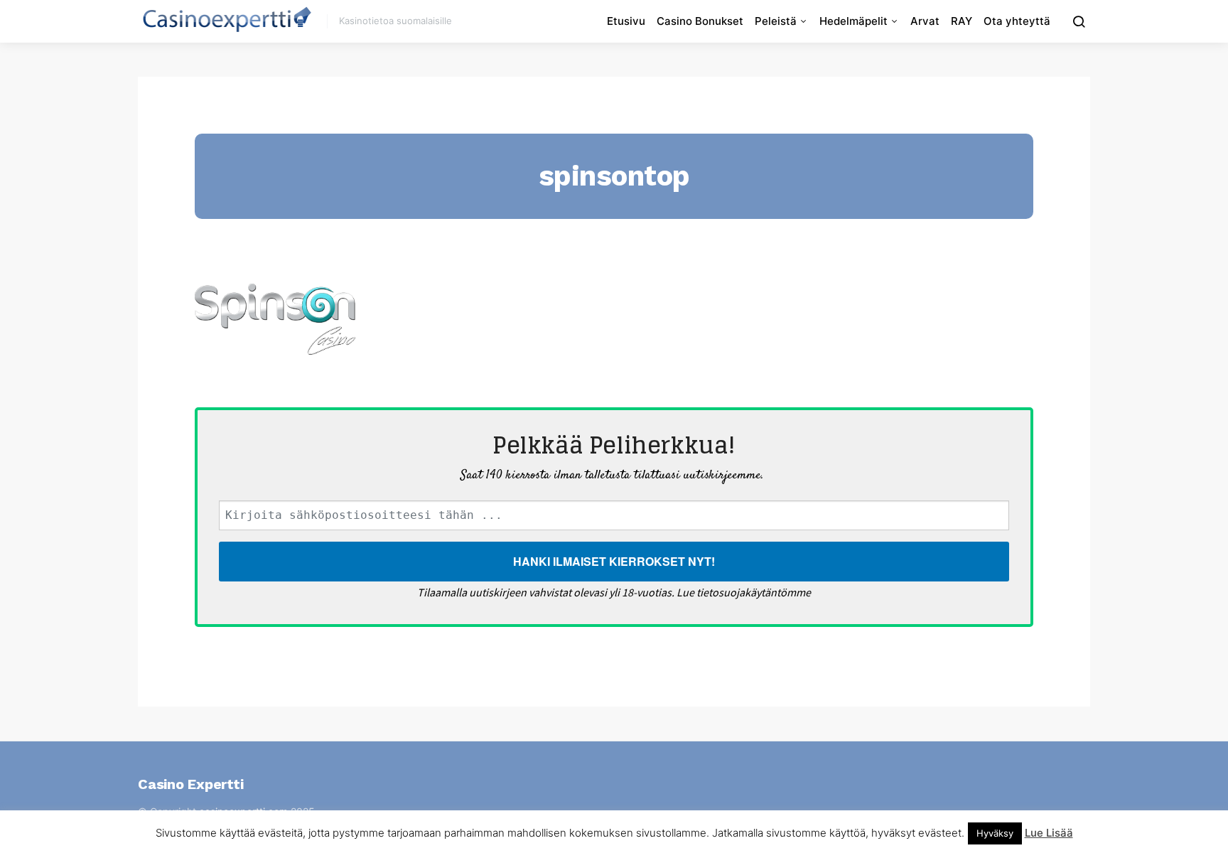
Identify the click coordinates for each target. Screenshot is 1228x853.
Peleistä (776, 21)
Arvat (924, 21)
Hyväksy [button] (994, 833)
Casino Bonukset (700, 21)
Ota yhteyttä (1017, 21)
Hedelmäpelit (853, 21)
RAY (961, 21)
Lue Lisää (1049, 832)
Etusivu (626, 21)
